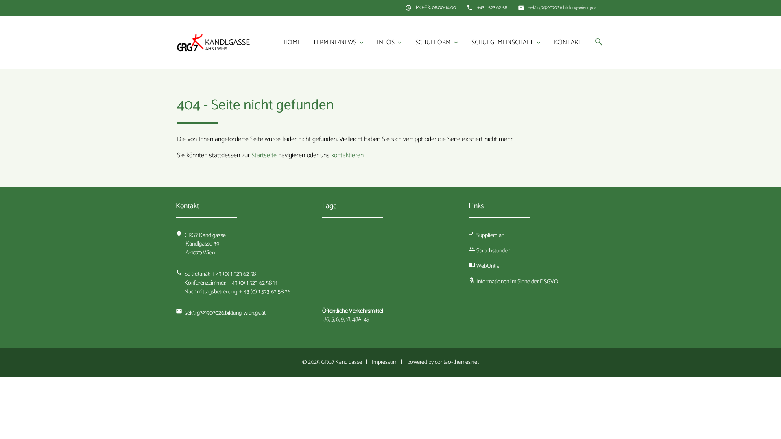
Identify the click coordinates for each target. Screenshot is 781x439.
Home (292, 42)
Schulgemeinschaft (506, 42)
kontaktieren (347, 155)
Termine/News (339, 42)
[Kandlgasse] (213, 42)
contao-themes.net (457, 362)
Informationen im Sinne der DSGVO (517, 282)
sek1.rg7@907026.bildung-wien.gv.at (563, 7)
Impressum (384, 362)
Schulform (437, 42)
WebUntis (487, 266)
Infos (390, 42)
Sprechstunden (493, 251)
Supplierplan (490, 235)
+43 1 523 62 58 (492, 7)
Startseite (264, 155)
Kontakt (568, 42)
